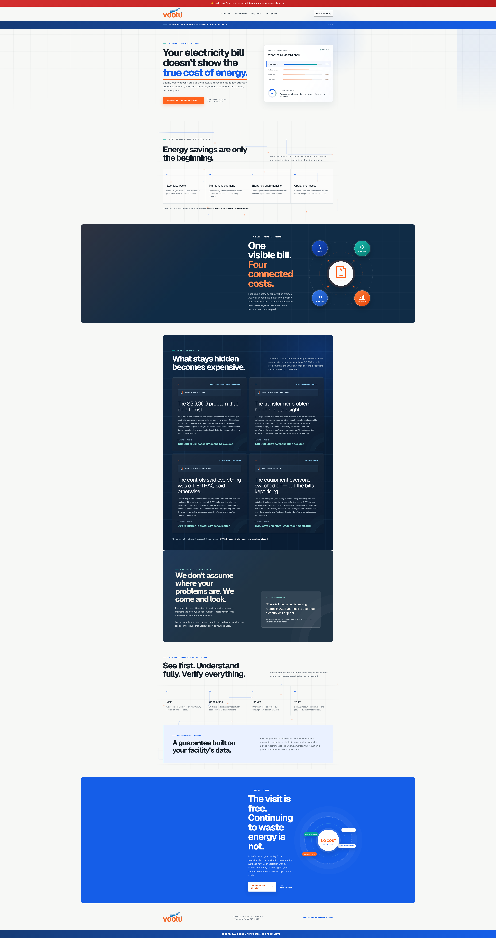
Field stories (241, 13)
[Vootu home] (172, 13)
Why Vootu (256, 13)
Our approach (271, 13)
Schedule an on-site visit (262, 886)
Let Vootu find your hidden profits (183, 100)
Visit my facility (323, 13)
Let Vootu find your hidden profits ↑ (317, 918)
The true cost (225, 13)
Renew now (254, 3)
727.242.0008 (286, 888)
